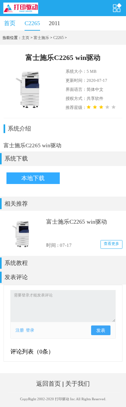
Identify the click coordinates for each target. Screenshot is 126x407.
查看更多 (111, 243)
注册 (20, 330)
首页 (10, 23)
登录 (30, 330)
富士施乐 (41, 37)
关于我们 (77, 383)
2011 (54, 23)
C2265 (32, 23)
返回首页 (48, 383)
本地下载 (33, 178)
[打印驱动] (21, 8)
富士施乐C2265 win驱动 (76, 221)
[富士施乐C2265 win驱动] (23, 233)
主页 (25, 37)
